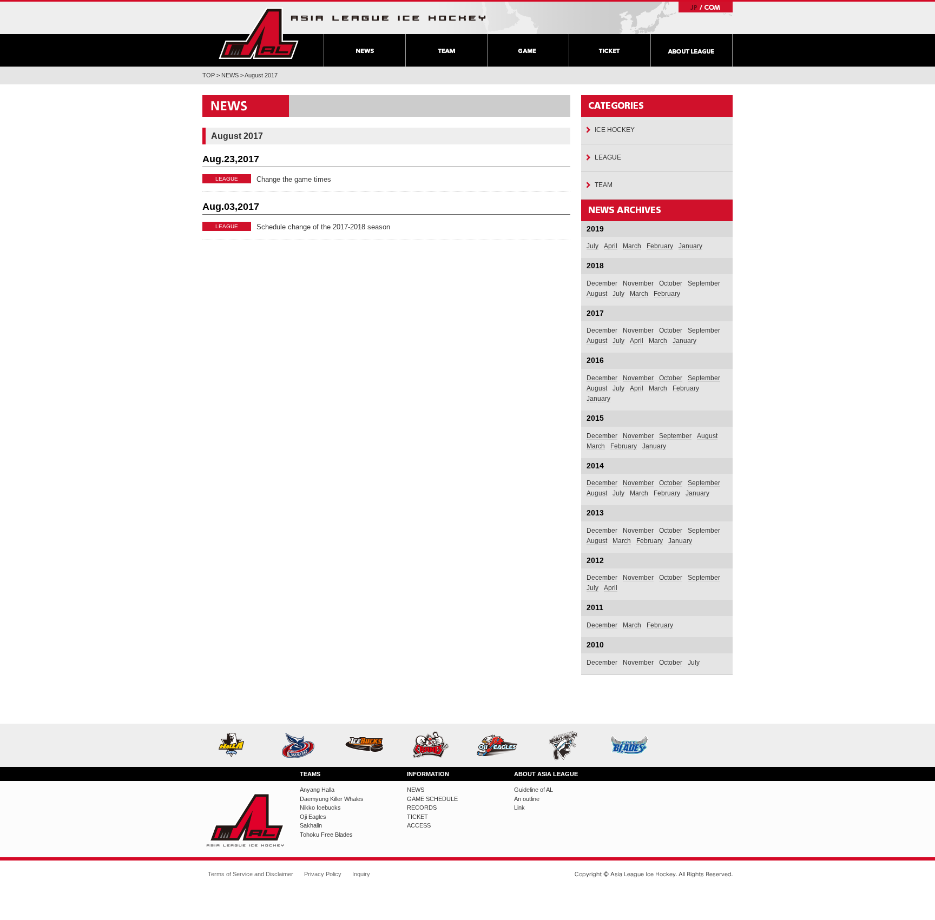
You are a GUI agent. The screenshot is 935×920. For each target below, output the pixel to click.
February (660, 246)
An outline (526, 799)
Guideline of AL (533, 789)
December (602, 283)
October (670, 283)
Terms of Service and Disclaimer (250, 874)
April (610, 246)
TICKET (609, 50)
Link (519, 807)
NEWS (364, 50)
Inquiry (361, 874)
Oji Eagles (500, 745)
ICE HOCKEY (615, 130)
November (638, 283)
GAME (528, 50)
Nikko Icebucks (368, 745)
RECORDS (422, 807)
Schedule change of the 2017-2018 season (323, 227)
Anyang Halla (235, 745)
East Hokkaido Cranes (434, 745)
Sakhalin (567, 745)
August (597, 293)
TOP (208, 75)
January (690, 246)
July (592, 246)
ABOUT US (691, 50)
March (632, 246)
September (704, 283)
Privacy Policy (322, 874)
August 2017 (261, 75)
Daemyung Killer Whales (302, 745)
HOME (259, 33)
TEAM (446, 50)
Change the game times (293, 179)
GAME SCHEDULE (432, 799)
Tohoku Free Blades (633, 745)
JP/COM (706, 7)
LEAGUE (608, 157)
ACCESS (419, 825)
